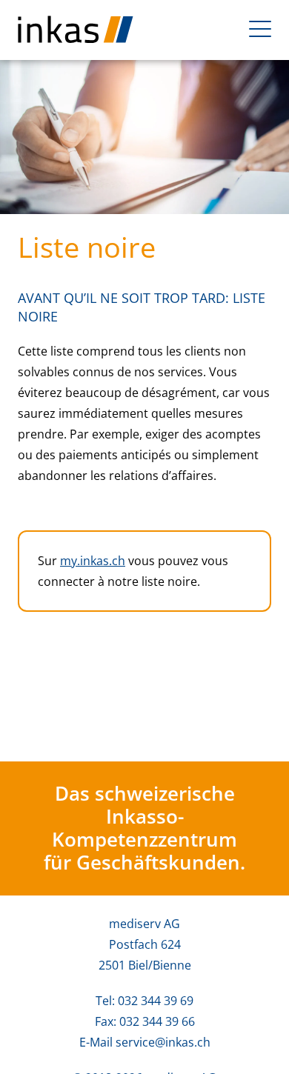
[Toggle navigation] (260, 29)
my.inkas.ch (92, 561)
